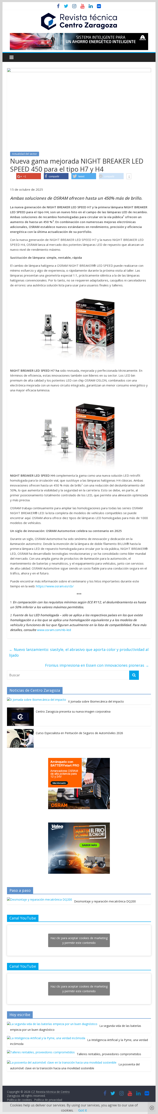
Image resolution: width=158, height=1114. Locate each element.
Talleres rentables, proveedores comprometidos (109, 1054)
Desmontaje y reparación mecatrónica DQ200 (105, 901)
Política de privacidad (48, 1100)
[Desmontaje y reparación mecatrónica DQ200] (39, 899)
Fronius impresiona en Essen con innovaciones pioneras (97, 665)
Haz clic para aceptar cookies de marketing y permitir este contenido (79, 940)
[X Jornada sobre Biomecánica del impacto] (36, 700)
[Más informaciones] (129, 177)
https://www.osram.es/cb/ (55, 586)
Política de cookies (20, 1100)
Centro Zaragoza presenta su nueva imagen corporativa (73, 711)
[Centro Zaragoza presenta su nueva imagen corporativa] (20, 710)
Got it (82, 1110)
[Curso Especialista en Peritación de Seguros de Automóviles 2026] (20, 731)
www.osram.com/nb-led (54, 630)
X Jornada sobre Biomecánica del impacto (96, 701)
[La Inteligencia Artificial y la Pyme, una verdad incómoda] (46, 1038)
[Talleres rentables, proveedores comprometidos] (41, 1052)
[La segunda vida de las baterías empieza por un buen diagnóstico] (52, 1024)
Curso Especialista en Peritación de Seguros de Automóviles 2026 (79, 733)
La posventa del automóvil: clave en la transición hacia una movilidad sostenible (75, 1066)
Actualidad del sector (24, 154)
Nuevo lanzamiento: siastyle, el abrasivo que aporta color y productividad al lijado (79, 652)
